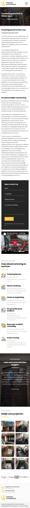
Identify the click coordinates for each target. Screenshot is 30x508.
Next (27, 373)
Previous (2, 373)
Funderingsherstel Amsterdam (9, 506)
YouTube (20, 506)
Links (17, 504)
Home (3, 19)
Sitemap (21, 504)
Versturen (9, 219)
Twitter (26, 506)
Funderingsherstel (12, 19)
